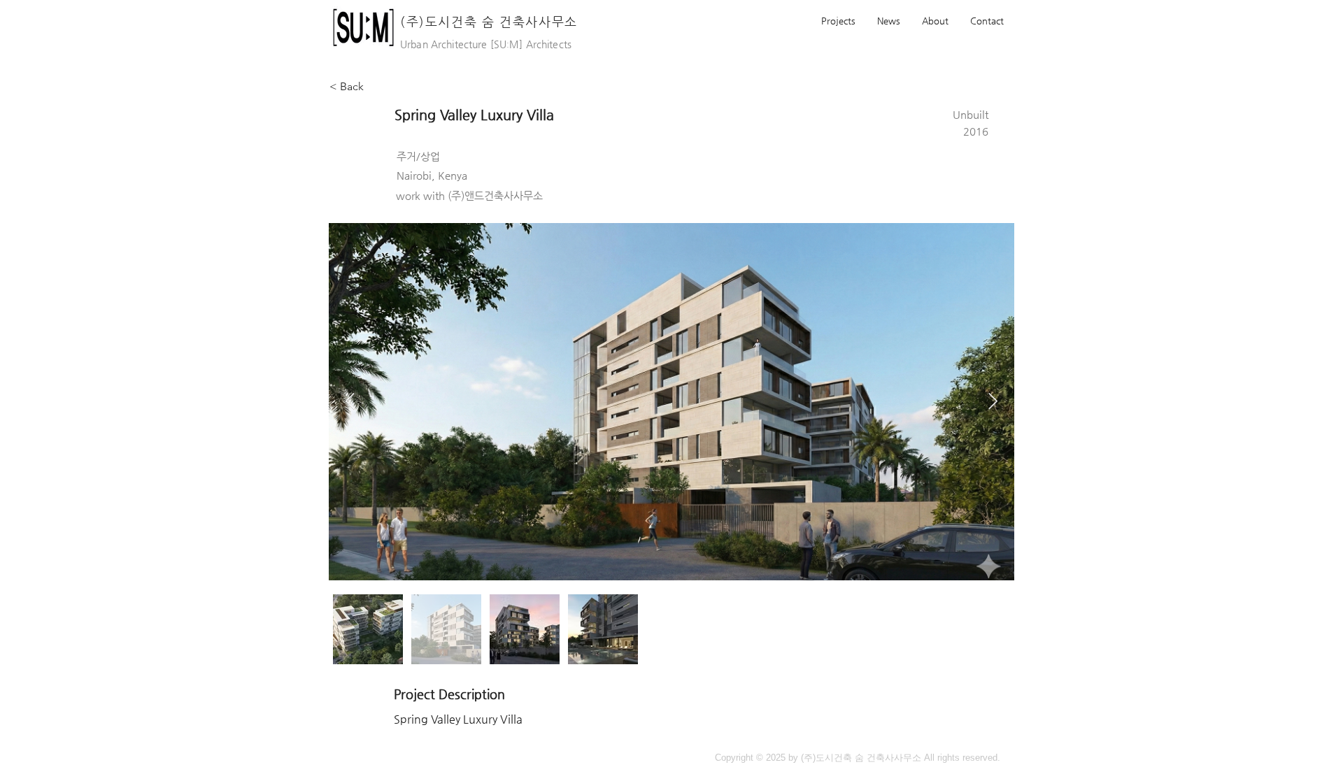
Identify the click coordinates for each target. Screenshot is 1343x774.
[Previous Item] (350, 401)
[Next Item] (993, 401)
